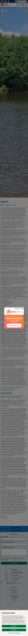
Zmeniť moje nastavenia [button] (14, 633)
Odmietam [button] (14, 630)
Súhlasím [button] (13, 626)
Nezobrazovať (18, 308)
